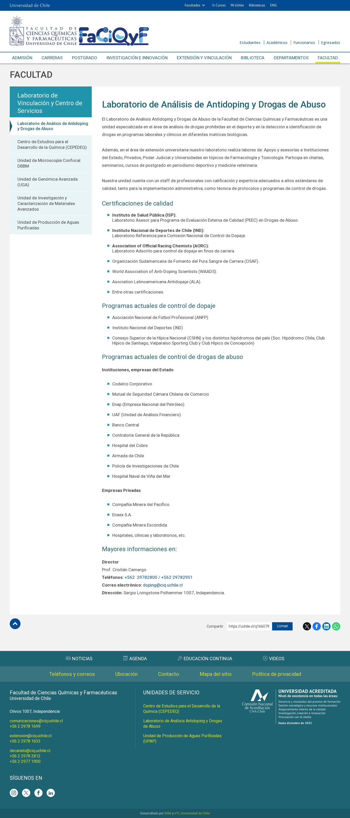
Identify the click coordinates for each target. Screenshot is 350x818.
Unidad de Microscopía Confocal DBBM (48, 163)
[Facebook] (38, 793)
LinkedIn (326, 626)
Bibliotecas (257, 5)
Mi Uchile (237, 5)
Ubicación (126, 674)
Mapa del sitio (216, 674)
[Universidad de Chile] (30, 5)
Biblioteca (252, 57)
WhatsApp (336, 626)
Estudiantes (250, 42)
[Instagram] (14, 793)
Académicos (276, 42)
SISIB (167, 813)
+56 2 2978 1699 (25, 726)
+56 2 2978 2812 (25, 756)
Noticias (82, 658)
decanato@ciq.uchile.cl (30, 750)
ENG (273, 5)
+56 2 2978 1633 (25, 741)
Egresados (330, 42)
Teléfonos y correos (72, 674)
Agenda (138, 658)
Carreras (52, 57)
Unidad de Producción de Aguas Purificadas (48, 225)
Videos (276, 658)
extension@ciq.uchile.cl (31, 735)
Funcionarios (304, 42)
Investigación (137, 57)
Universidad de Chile (195, 813)
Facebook (317, 626)
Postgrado (84, 57)
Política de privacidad (276, 674)
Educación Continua (208, 658)
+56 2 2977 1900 (25, 761)
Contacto (168, 674)
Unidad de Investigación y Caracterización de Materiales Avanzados (46, 203)
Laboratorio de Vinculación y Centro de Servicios (49, 103)
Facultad (328, 57)
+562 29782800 (141, 577)
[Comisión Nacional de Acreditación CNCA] (291, 722)
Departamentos (291, 57)
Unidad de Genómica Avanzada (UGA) (47, 182)
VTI (176, 813)
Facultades (192, 5)
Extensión (204, 57)
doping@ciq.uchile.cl (163, 585)
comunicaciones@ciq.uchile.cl (36, 720)
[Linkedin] (51, 793)
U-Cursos (219, 5)
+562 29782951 (177, 577)
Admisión (22, 57)
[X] (26, 793)
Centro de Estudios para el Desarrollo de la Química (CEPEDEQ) (52, 144)
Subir (15, 623)
